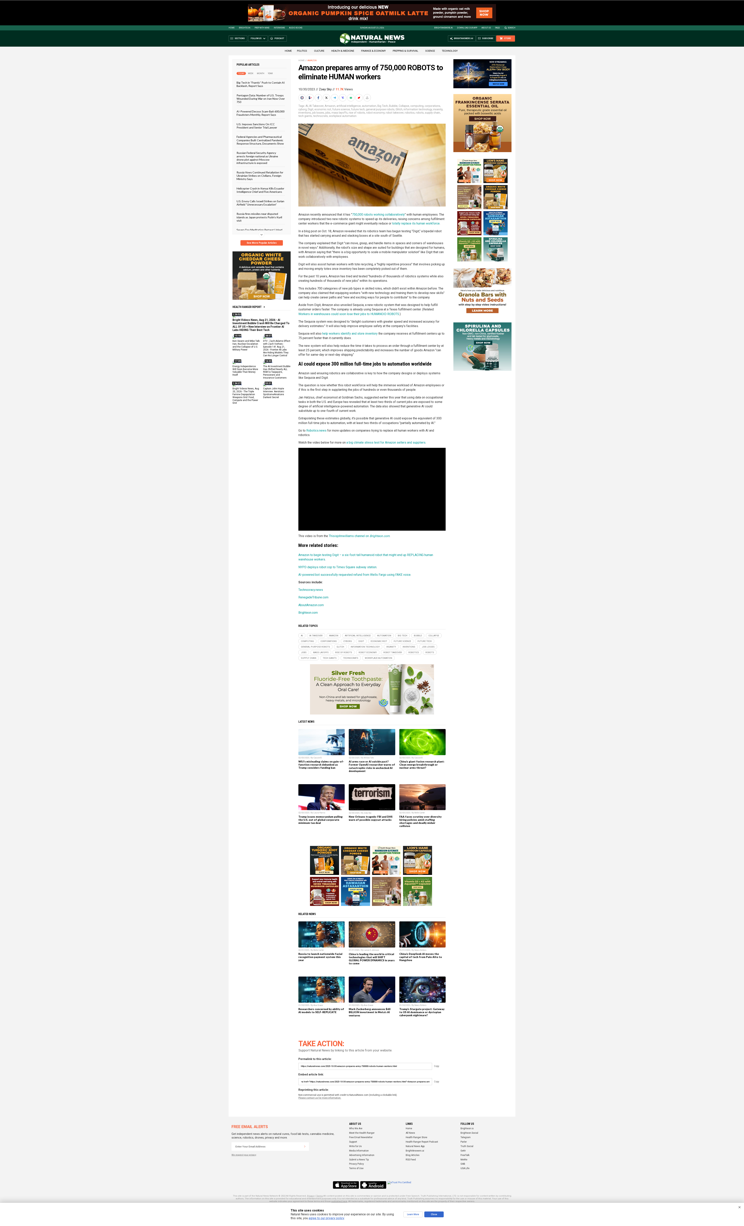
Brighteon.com (308, 612)
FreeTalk (465, 1155)
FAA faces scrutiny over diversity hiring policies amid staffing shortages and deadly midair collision (420, 821)
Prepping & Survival (405, 50)
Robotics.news (316, 430)
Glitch (399, 109)
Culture (319, 50)
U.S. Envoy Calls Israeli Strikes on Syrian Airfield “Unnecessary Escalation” (260, 202)
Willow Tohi (369, 758)
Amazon (312, 60)
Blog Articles (412, 1155)
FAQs (497, 28)
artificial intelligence (349, 105)
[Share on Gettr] (359, 97)
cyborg (302, 109)
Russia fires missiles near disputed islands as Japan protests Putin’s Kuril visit (259, 217)
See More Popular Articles (262, 243)
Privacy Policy (356, 1164)
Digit (310, 109)
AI (307, 105)
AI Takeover (316, 105)
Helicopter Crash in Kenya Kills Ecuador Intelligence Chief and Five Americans (260, 190)
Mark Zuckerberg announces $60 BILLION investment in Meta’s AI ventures (369, 1012)
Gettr (463, 1150)
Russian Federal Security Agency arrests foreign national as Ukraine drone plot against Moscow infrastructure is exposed (257, 157)
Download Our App (467, 28)
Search (511, 28)
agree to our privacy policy (326, 1218)
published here (339, 1201)
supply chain (432, 112)
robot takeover (395, 112)
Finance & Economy (373, 50)
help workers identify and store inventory (350, 333)
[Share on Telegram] (335, 97)
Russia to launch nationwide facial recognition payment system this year (320, 957)
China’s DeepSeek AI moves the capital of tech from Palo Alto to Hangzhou (420, 957)
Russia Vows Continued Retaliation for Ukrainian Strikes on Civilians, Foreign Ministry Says (260, 175)
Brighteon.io (467, 1128)
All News (410, 1133)
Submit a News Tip (359, 1159)
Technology (450, 50)
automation (369, 105)
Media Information (359, 1150)
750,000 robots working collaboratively (378, 214)
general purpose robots (380, 109)
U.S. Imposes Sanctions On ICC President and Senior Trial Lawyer (257, 125)
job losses (318, 112)
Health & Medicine (342, 50)
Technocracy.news (310, 590)
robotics (410, 112)
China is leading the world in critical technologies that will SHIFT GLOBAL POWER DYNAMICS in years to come (372, 959)
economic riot (322, 109)
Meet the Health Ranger (362, 1133)
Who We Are (355, 1128)
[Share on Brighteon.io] (311, 97)
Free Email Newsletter (361, 1137)
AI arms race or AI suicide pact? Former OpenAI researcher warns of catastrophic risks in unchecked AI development (372, 766)
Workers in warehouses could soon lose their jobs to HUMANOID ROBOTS (348, 314)
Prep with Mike (262, 28)
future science (341, 109)
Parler (464, 1141)
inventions (304, 112)
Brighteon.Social (469, 1133)
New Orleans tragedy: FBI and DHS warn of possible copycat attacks (371, 818)
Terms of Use (356, 1168)
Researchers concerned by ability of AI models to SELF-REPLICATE (321, 1011)
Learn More (413, 1214)
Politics (302, 50)
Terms (319, 1196)
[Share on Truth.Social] (343, 97)
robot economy (375, 112)
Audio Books (295, 28)
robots (420, 112)
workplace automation (342, 115)
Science (430, 50)
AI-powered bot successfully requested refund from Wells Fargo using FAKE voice (354, 575)
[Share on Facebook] (319, 97)
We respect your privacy (244, 1155)
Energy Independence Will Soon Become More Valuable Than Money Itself (245, 370)
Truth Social (467, 1146)
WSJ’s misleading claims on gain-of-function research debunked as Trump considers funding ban (321, 764)
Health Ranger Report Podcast (422, 1141)
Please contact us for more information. (319, 1098)
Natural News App (415, 1146)
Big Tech (382, 105)
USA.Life (465, 1168)
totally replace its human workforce (416, 223)
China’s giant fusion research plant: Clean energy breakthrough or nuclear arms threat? (421, 764)
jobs (327, 112)
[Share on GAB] (351, 97)
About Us (486, 28)
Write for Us (355, 1146)
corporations (432, 105)
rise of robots (357, 112)
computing (417, 105)
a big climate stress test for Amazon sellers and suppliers (385, 442)
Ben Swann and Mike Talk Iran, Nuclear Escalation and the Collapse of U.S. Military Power (246, 345)
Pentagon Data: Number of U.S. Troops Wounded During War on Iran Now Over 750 (261, 98)
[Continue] (305, 1146)
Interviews (279, 28)
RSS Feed (411, 1159)
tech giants (305, 115)
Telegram (466, 1137)
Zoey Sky (325, 89)
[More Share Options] (367, 97)
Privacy (310, 1196)
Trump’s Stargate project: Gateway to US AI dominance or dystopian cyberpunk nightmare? (421, 1012)
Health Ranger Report (247, 306)
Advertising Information (361, 1155)
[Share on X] (327, 97)
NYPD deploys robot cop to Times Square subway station (337, 567)
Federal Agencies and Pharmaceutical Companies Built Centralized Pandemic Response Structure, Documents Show (260, 140)
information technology (418, 109)
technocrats (320, 115)
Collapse (404, 105)
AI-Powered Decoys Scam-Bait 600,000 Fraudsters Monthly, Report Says (260, 113)
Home (232, 28)
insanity (438, 109)
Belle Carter (419, 813)
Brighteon (244, 28)
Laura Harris (319, 813)
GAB (463, 1164)
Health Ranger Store (416, 1137)
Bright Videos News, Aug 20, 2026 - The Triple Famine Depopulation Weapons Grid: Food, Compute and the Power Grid (245, 395)
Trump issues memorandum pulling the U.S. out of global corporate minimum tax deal (320, 819)
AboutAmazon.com (311, 605)
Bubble (393, 105)
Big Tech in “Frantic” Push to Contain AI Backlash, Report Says (261, 84)
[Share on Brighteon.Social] (302, 97)
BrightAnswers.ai (443, 28)
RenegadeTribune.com (313, 597)
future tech (358, 109)
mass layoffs (340, 112)
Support (353, 1141)
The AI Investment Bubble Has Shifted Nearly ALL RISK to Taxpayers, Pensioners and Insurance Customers (276, 372)
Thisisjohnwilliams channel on (359, 536)
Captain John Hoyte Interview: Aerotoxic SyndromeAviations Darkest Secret (273, 393)
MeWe (464, 1159)
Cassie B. (317, 758)
